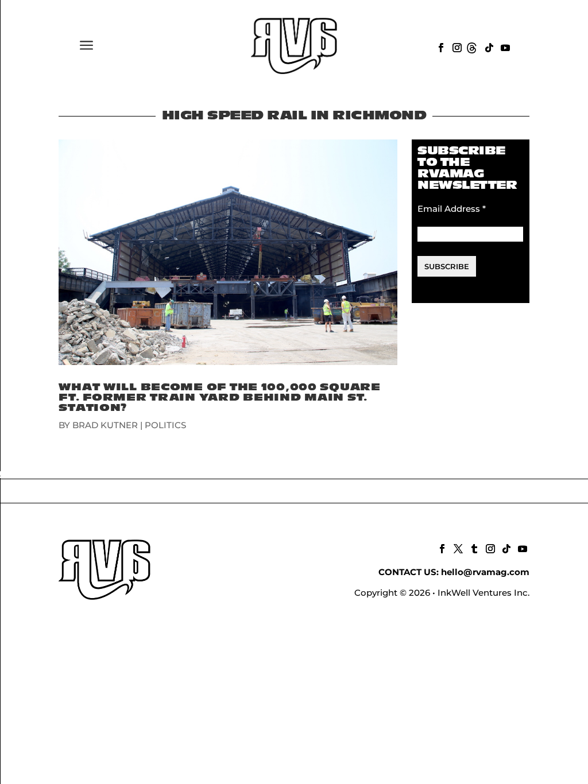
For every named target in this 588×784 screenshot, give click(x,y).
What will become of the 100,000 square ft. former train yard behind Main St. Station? (219, 397)
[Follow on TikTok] (488, 46)
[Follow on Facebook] (440, 46)
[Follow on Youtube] (504, 46)
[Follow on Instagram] (456, 46)
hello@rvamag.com (485, 571)
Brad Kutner (105, 425)
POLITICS (165, 425)
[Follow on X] (457, 548)
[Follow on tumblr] (473, 548)
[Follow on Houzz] (472, 46)
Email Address (451, 208)
